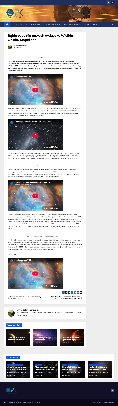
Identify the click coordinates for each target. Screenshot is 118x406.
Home (93, 402)
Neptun (64, 364)
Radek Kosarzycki (21, 45)
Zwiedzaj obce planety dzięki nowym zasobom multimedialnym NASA (65, 298)
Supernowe (38, 364)
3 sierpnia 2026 (69, 372)
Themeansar (36, 402)
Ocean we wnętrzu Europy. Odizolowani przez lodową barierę (18, 369)
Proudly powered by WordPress (13, 402)
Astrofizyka (21, 24)
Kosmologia (35, 24)
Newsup (29, 402)
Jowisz (9, 364)
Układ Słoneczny (52, 24)
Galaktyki (92, 364)
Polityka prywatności (108, 402)
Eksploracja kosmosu (72, 24)
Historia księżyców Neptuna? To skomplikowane (71, 369)
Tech (87, 24)
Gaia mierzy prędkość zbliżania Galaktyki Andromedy (26, 298)
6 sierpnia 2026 (14, 372)
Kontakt (99, 402)
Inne (94, 24)
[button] (112, 24)
